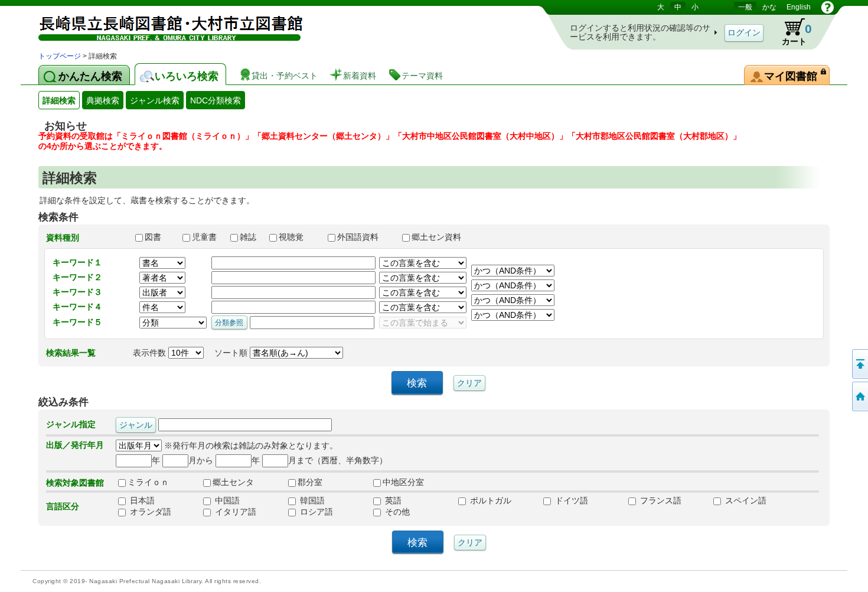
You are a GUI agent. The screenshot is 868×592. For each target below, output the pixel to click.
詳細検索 (59, 100)
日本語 (141, 500)
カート (791, 32)
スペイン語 (744, 500)
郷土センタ (233, 482)
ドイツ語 (570, 500)
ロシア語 (315, 511)
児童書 (205, 237)
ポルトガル (489, 500)
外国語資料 (364, 237)
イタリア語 (234, 511)
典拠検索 (102, 100)
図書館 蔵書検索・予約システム (162, 25)
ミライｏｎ (148, 482)
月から (200, 460)
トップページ (59, 56)
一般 (745, 7)
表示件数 (150, 352)
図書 (158, 237)
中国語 (226, 500)
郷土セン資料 (442, 237)
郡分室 (310, 482)
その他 (396, 511)
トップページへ (859, 396)
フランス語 (659, 500)
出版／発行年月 (75, 445)
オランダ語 (149, 511)
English (799, 7)
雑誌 (249, 237)
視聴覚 (297, 237)
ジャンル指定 (71, 424)
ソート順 (232, 352)
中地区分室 (403, 482)
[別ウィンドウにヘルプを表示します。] (827, 7)
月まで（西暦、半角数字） (337, 460)
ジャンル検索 (155, 100)
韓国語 (311, 500)
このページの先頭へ (859, 364)
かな (769, 7)
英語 (392, 500)
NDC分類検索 (215, 100)
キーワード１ (77, 262)
